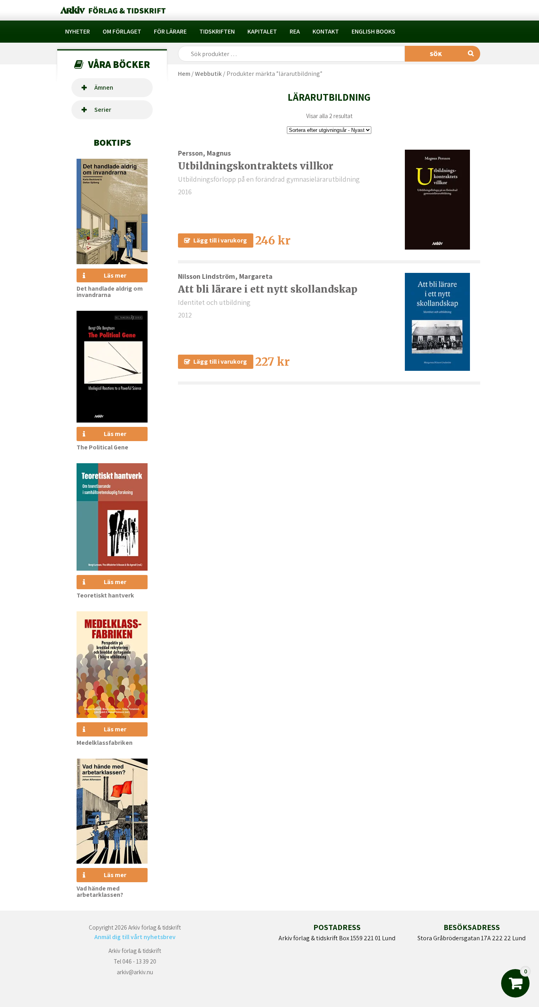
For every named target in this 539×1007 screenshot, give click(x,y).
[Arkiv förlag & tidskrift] (112, 10)
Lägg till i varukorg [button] (220, 240)
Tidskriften (217, 31)
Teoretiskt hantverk (105, 595)
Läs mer (115, 275)
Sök (436, 54)
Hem (184, 74)
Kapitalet (262, 31)
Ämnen (103, 87)
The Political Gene (102, 447)
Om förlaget (122, 31)
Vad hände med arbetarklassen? (100, 891)
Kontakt (326, 31)
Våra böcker (119, 64)
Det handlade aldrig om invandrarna (110, 291)
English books (373, 31)
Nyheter (77, 31)
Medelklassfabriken (105, 742)
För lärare (170, 31)
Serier (102, 109)
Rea (295, 31)
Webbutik (208, 74)
